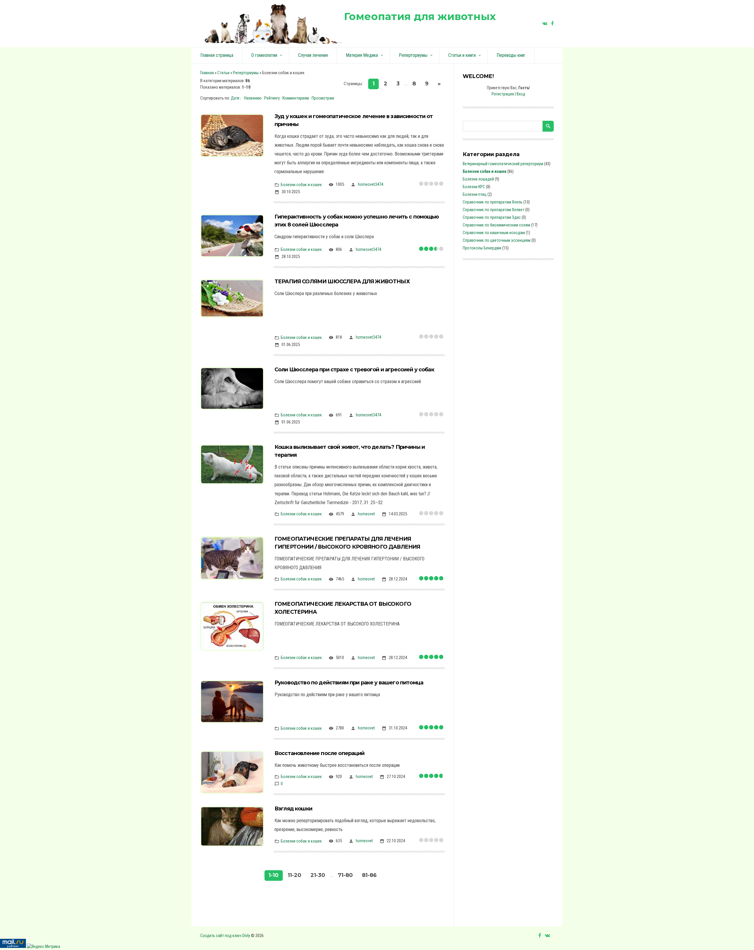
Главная (207, 72)
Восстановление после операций (320, 753)
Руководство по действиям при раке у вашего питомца (349, 682)
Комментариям (295, 98)
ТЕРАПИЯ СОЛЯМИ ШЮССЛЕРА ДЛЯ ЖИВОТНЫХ (342, 281)
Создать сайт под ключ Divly (225, 935)
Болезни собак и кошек (301, 184)
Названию (253, 98)
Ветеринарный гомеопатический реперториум (503, 163)
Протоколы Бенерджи (482, 248)
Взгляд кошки (293, 808)
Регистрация (503, 94)
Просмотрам (323, 98)
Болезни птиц (475, 194)
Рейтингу (272, 98)
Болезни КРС (474, 186)
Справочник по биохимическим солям (496, 225)
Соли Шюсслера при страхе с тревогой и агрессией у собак (354, 369)
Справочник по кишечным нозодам (494, 232)
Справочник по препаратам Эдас (492, 217)
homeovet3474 (370, 184)
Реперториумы (246, 72)
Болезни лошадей (478, 179)
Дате (235, 98)
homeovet (366, 514)
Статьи (223, 72)
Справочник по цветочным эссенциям (496, 240)
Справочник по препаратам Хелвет (493, 209)
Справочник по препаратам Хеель (492, 202)
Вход (521, 94)
